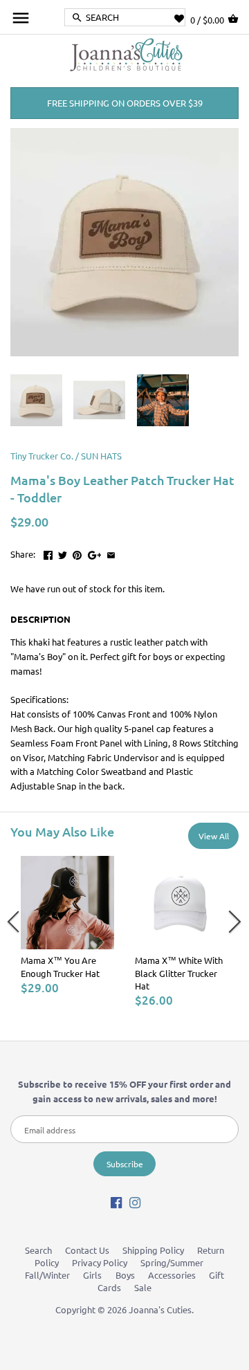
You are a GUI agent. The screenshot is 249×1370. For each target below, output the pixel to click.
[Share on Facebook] (48, 552)
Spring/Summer (171, 1262)
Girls (92, 1275)
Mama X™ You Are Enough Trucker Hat (60, 966)
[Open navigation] (20, 18)
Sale (142, 1287)
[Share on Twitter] (62, 552)
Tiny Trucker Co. (41, 456)
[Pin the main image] (77, 552)
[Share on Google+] (95, 552)
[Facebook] (116, 1202)
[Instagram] (134, 1202)
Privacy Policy (99, 1262)
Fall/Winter (47, 1275)
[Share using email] (111, 552)
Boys (125, 1275)
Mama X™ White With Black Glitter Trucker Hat (179, 972)
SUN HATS (101, 456)
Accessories (172, 1275)
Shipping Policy (153, 1250)
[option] (67, 926)
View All (214, 835)
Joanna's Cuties (160, 1309)
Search (38, 1250)
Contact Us (87, 1250)
